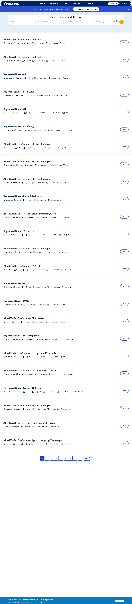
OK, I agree (119, 601)
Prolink (11, 3)
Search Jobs (121, 22)
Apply (124, 42)
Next (86, 458)
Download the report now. (86, 9)
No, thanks (111, 601)
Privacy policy (41, 602)
